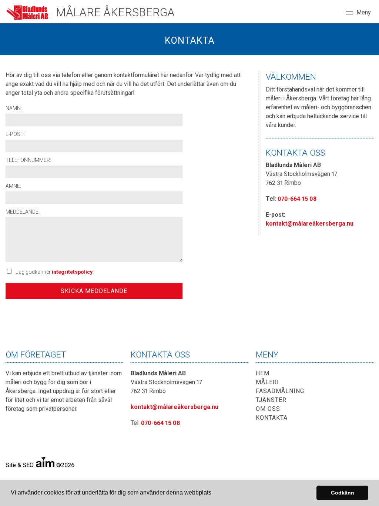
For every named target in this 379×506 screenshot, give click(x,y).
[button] (214, 493)
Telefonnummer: (28, 160)
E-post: (15, 134)
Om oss (268, 408)
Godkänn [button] (342, 493)
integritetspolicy (72, 272)
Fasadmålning (280, 391)
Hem (262, 373)
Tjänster (271, 399)
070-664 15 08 (297, 198)
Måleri (267, 382)
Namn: (14, 108)
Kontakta (272, 417)
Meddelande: (23, 212)
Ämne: (13, 186)
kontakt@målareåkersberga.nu (309, 223)
